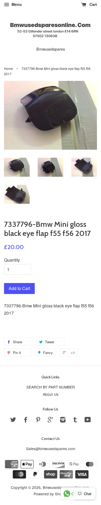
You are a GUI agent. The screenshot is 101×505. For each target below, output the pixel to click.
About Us (50, 394)
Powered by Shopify (51, 493)
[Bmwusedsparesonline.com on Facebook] (26, 420)
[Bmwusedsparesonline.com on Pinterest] (38, 420)
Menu (16, 4)
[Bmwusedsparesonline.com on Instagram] (63, 420)
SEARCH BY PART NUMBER (50, 387)
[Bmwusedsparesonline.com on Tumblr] (75, 420)
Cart (92, 4)
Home (8, 68)
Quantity (12, 260)
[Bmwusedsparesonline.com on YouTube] (88, 420)
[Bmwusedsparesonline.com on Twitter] (13, 420)
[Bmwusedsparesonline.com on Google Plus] (50, 420)
